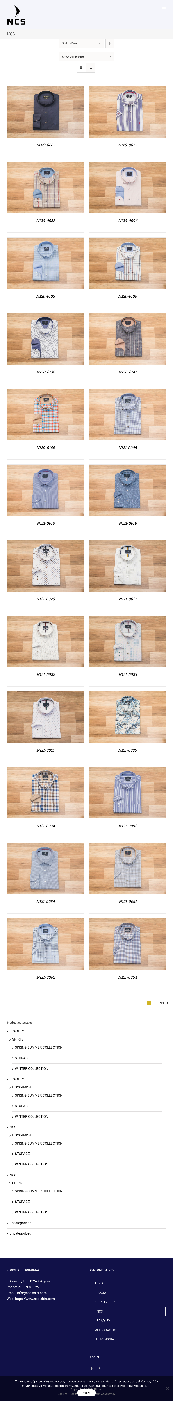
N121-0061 (128, 901)
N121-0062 (45, 977)
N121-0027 (45, 750)
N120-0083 (45, 220)
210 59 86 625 (28, 1287)
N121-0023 (127, 674)
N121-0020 (45, 598)
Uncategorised (20, 1223)
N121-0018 (128, 523)
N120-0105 (127, 296)
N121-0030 (127, 750)
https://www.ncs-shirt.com (35, 1299)
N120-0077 (127, 144)
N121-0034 (45, 825)
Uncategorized (20, 1233)
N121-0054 (45, 901)
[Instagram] (98, 1368)
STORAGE (22, 1058)
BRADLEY (16, 1031)
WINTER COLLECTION (31, 1069)
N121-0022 (45, 674)
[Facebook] (91, 1368)
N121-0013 (46, 523)
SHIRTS (17, 1039)
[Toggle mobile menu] (164, 8)
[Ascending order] (109, 43)
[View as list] (90, 67)
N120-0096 (127, 220)
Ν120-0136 (45, 371)
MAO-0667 (45, 144)
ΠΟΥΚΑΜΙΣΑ (21, 1087)
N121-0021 (128, 598)
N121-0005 (127, 447)
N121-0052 (127, 825)
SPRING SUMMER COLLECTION (39, 1047)
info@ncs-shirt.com (32, 1293)
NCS (12, 1127)
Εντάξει (86, 1392)
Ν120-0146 (45, 447)
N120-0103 (45, 296)
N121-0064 (127, 977)
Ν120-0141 (127, 371)
